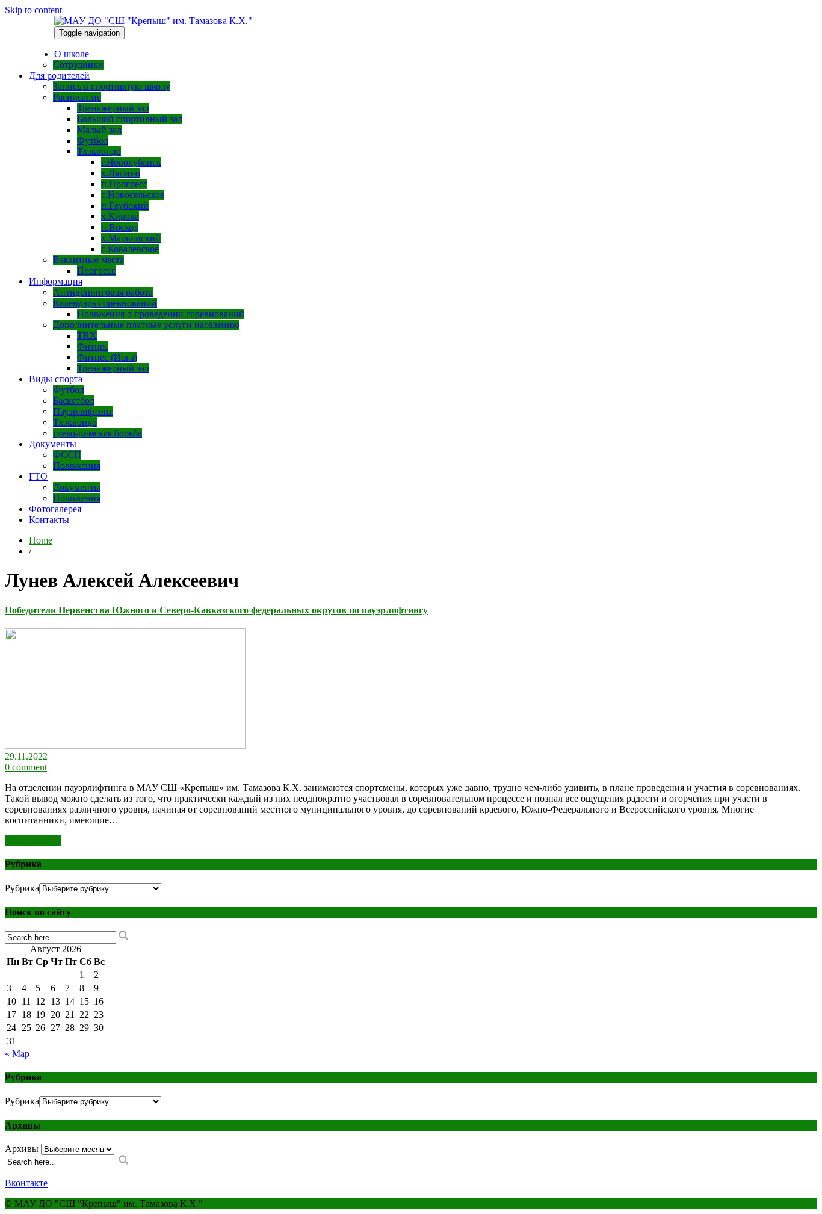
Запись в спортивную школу (111, 86)
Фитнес (92, 346)
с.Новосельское (132, 195)
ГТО (38, 476)
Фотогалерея (55, 509)
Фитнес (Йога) (107, 357)
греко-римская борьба (97, 433)
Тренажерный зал (113, 108)
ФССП (67, 455)
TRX (87, 335)
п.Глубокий (125, 205)
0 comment (26, 767)
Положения (76, 465)
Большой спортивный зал (129, 119)
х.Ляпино (120, 173)
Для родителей (59, 75)
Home (40, 540)
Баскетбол (73, 400)
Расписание (77, 97)
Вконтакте (26, 1183)
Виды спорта (55, 379)
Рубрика (22, 888)
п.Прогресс (124, 184)
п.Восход (119, 227)
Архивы (22, 1149)
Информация (55, 281)
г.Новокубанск (131, 162)
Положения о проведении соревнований (160, 314)
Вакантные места (88, 260)
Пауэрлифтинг (83, 411)
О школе (71, 54)
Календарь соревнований (105, 303)
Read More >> (33, 840)
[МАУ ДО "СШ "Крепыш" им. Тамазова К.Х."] (153, 21)
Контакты (49, 520)
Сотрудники (78, 65)
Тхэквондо (99, 151)
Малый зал (99, 130)
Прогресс (96, 270)
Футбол (92, 140)
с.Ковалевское (130, 249)
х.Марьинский (131, 238)
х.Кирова (120, 216)
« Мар (17, 1053)
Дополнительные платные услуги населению (146, 325)
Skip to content (33, 10)
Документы (52, 444)
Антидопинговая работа (103, 292)
